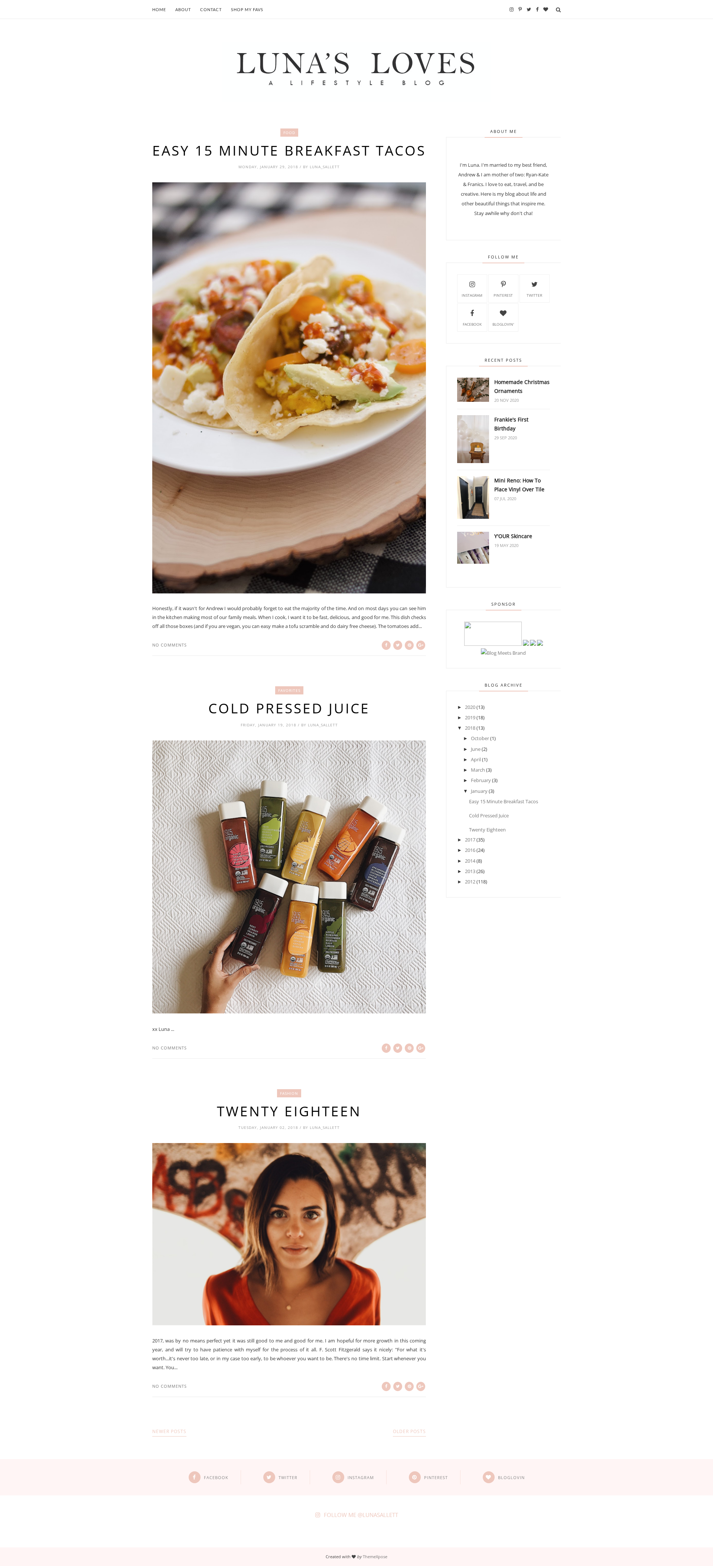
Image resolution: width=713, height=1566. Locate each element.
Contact (211, 9)
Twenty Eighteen (289, 1111)
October (480, 738)
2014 (470, 860)
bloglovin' (503, 324)
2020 (470, 707)
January (479, 791)
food (289, 132)
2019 (470, 717)
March (478, 769)
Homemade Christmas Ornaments (522, 386)
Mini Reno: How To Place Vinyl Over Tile (519, 485)
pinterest (503, 295)
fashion (289, 1093)
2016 (470, 850)
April (476, 759)
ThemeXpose (375, 1556)
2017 (470, 839)
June (476, 749)
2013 (470, 871)
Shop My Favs (247, 9)
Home (159, 9)
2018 (470, 728)
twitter (534, 295)
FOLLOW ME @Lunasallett (361, 1514)
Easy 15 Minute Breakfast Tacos (289, 150)
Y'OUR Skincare (513, 536)
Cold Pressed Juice (289, 708)
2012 (470, 881)
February (481, 780)
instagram (472, 295)
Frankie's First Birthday (511, 424)
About (183, 9)
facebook (472, 324)
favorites (289, 690)
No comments (169, 645)
